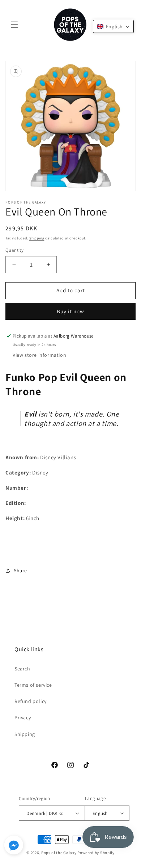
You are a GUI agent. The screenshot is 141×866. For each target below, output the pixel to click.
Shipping (36, 238)
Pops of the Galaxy (59, 852)
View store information (39, 355)
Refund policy (30, 701)
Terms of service (33, 685)
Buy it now (70, 311)
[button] (14, 25)
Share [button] (20, 570)
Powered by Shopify (96, 852)
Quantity (14, 250)
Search (22, 668)
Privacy (22, 717)
